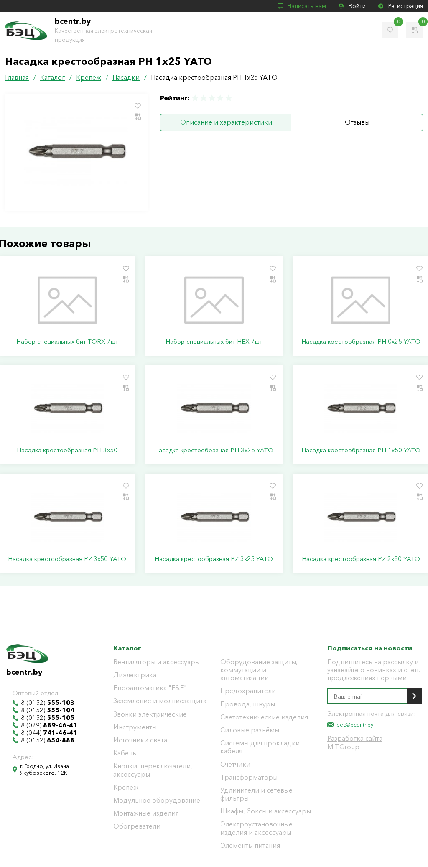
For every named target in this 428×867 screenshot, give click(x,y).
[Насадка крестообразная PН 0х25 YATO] (361, 300)
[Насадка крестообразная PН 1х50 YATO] (361, 408)
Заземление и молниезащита (159, 701)
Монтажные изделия (146, 813)
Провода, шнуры (247, 704)
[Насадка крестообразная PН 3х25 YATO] (213, 408)
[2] (203, 98)
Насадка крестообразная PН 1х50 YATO (360, 450)
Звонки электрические (150, 714)
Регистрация (405, 6)
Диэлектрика (134, 675)
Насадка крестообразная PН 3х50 (67, 450)
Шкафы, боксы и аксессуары (265, 811)
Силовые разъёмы (249, 730)
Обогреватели (136, 826)
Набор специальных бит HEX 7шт (214, 341)
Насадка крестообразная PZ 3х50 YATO (67, 559)
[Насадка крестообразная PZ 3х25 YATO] (213, 517)
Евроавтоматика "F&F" (150, 688)
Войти (357, 6)
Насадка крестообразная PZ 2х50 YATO (361, 559)
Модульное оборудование (156, 800)
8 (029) (49, 725)
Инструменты (135, 727)
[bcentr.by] (26, 30)
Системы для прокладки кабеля (260, 747)
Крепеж (125, 787)
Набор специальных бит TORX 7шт (67, 341)
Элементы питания (250, 845)
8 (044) (49, 733)
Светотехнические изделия (264, 717)
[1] (195, 98)
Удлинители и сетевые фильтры (256, 794)
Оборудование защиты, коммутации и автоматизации (259, 670)
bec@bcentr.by (354, 724)
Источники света (140, 740)
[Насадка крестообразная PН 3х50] (67, 408)
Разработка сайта (354, 738)
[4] (220, 98)
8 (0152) (47, 702)
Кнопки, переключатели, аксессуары (152, 770)
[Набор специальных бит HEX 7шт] (213, 300)
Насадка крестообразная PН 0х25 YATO (360, 341)
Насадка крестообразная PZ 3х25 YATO (214, 559)
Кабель (124, 753)
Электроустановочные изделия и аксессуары (256, 828)
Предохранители (248, 691)
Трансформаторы (249, 777)
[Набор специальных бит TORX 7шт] (67, 300)
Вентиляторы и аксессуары (156, 662)
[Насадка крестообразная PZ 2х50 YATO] (361, 517)
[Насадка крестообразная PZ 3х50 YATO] (67, 517)
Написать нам (307, 6)
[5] (228, 98)
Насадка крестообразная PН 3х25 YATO (213, 450)
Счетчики (235, 764)
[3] (212, 98)
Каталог (127, 648)
